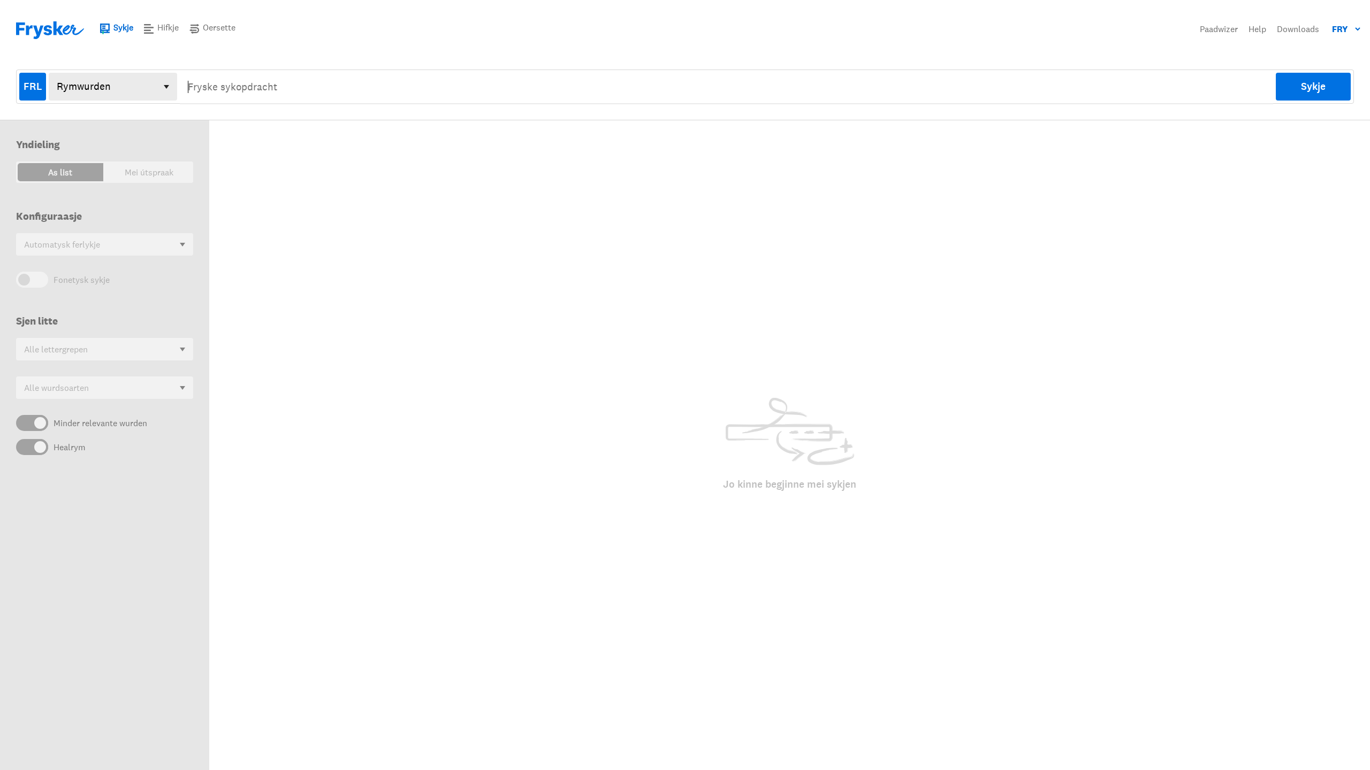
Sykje (1313, 86)
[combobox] (726, 87)
